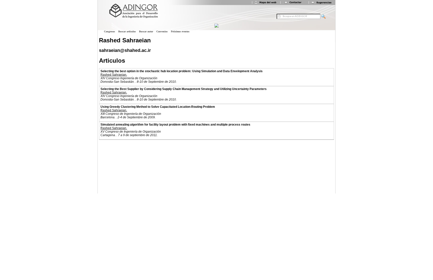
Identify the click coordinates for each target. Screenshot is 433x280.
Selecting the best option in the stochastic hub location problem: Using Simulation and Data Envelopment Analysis (181, 71)
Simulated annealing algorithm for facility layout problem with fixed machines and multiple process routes (175, 124)
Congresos (109, 31)
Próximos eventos (180, 31)
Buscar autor (146, 31)
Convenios (162, 31)
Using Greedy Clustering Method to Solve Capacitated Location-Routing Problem (157, 107)
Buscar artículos (127, 31)
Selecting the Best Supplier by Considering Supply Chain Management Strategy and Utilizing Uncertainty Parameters (183, 89)
